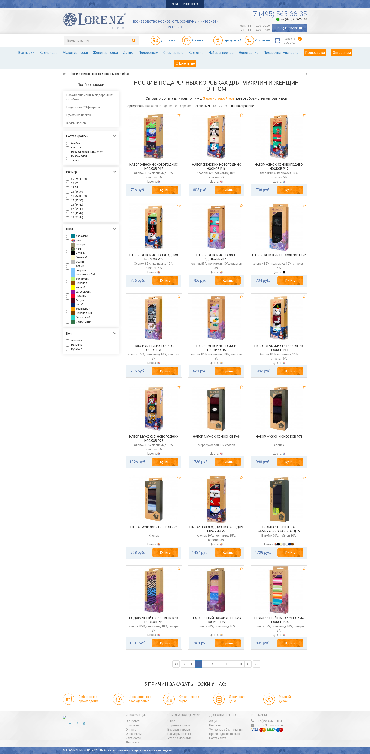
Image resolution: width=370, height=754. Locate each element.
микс (78, 240)
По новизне (153, 106)
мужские (76, 349)
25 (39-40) (77, 204)
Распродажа (315, 53)
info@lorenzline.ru (289, 28)
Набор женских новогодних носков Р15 (153, 167)
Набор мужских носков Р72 (153, 527)
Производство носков (224, 734)
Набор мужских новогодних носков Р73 (153, 439)
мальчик (76, 344)
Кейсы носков (76, 123)
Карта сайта (217, 738)
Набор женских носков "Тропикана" (216, 348)
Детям (128, 53)
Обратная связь (178, 725)
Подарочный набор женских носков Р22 (216, 620)
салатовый (82, 278)
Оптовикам (342, 53)
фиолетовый (83, 291)
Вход (175, 3)
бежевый (81, 257)
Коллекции (48, 53)
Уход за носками (179, 738)
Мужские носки (75, 53)
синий (79, 304)
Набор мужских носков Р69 (216, 437)
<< (176, 664)
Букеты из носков (78, 115)
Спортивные (173, 53)
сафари (80, 244)
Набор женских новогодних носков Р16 (216, 167)
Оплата (131, 729)
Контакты (132, 725)
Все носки (26, 53)
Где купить (133, 721)
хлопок (75, 160)
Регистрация (191, 3)
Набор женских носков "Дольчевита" (216, 257)
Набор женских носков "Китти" (279, 255)
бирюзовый (82, 317)
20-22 (74, 183)
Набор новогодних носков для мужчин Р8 (216, 529)
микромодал (79, 156)
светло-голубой (85, 274)
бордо (79, 300)
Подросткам (148, 53)
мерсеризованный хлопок (87, 151)
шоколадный (83, 313)
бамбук (75, 143)
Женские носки (105, 53)
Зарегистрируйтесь (219, 98)
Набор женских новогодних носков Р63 (153, 257)
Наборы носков (221, 53)
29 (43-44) (77, 217)
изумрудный (83, 321)
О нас (171, 721)
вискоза (76, 147)
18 (214, 106)
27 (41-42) (77, 213)
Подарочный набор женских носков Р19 (154, 620)
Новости (215, 725)
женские (76, 340)
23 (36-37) (77, 191)
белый (79, 265)
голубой (80, 270)
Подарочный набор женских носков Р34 (279, 620)
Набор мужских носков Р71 (279, 437)
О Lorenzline (185, 63)
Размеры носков (179, 734)
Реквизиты (133, 738)
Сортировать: (135, 106)
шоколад (81, 283)
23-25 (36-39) (79, 196)
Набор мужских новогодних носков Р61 (279, 348)
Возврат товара (178, 729)
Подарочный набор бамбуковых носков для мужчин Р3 (279, 531)
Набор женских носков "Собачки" (154, 348)
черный (80, 253)
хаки (78, 248)
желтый (80, 287)
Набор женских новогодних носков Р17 (279, 167)
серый (79, 261)
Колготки (195, 53)
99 (226, 106)
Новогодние (248, 53)
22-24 (74, 187)
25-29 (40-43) (79, 178)
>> (256, 664)
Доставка (133, 742)
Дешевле (170, 106)
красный (81, 295)
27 (220, 106)
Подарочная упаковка (280, 53)
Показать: (200, 106)
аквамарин (82, 235)
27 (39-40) (77, 208)
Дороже (185, 106)
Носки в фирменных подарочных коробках (89, 97)
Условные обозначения (226, 729)
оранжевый (82, 308)
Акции (213, 721)
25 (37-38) (77, 200)
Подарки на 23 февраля (83, 107)
